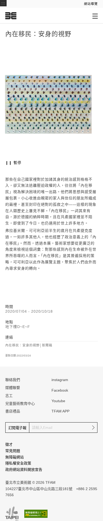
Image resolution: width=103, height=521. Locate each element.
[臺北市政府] (11, 513)
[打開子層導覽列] (95, 16)
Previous (10, 100)
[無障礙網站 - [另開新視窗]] (36, 514)
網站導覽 (91, 4)
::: (3, 3)
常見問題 (12, 451)
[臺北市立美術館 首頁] (10, 15)
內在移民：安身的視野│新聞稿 (28, 345)
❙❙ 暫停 (13, 163)
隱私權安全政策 (18, 463)
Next (87, 100)
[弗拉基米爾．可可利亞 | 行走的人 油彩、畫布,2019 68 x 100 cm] (48, 104)
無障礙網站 (14, 457)
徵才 (9, 444)
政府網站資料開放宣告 (23, 469)
